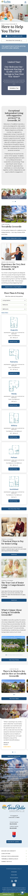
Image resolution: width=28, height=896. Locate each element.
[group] (14, 194)
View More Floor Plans (14, 508)
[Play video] (13, 686)
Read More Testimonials (14, 756)
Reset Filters (4, 312)
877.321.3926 (14, 871)
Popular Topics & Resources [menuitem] (10, 856)
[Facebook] (14, 884)
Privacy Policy (14, 874)
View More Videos (14, 698)
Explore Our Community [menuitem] (8, 850)
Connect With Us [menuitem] (6, 861)
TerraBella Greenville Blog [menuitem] (9, 858)
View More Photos (14, 660)
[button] (12, 201)
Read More (14, 554)
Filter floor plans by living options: (14, 296)
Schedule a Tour (14, 88)
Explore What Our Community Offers (14, 796)
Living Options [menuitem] (5, 853)
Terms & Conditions (14, 877)
